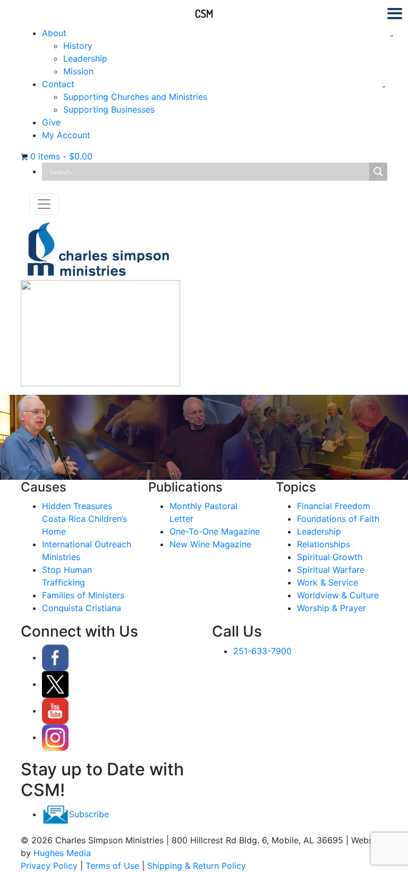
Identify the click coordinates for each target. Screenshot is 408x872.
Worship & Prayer (331, 608)
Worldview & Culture (338, 595)
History (77, 45)
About (54, 33)
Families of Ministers (83, 595)
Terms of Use (112, 865)
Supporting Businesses (109, 109)
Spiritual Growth (329, 557)
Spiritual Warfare (330, 569)
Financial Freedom (333, 506)
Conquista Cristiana (81, 608)
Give (51, 122)
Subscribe (89, 814)
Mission (78, 71)
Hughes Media (62, 853)
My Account (66, 135)
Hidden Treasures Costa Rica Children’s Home (84, 519)
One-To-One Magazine (214, 531)
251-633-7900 (262, 651)
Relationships (323, 544)
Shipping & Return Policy (196, 865)
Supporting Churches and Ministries (135, 96)
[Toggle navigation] (44, 204)
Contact (58, 84)
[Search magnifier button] (378, 172)
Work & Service (327, 582)
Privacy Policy (49, 865)
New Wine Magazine (210, 544)
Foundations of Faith (338, 518)
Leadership (85, 58)
